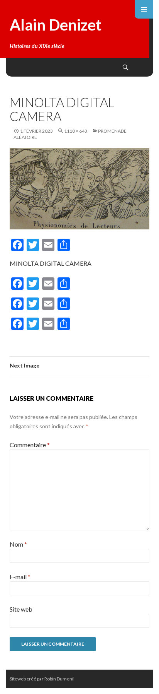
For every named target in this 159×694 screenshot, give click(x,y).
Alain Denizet (55, 24)
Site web (21, 609)
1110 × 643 (75, 131)
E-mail (20, 576)
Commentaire (30, 444)
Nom (18, 544)
